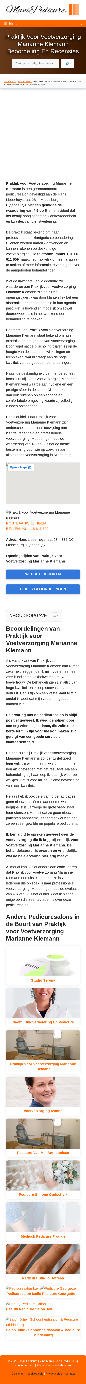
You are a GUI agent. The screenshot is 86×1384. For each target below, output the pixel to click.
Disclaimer (18, 1373)
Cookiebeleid (35, 1373)
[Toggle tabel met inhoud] (53, 615)
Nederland (10, 81)
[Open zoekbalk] (80, 23)
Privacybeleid (54, 1373)
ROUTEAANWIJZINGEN (26, 523)
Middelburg (25, 81)
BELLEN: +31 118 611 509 (27, 529)
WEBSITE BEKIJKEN (43, 574)
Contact (70, 1373)
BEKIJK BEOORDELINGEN (43, 589)
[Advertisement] (43, 135)
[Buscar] (67, 63)
